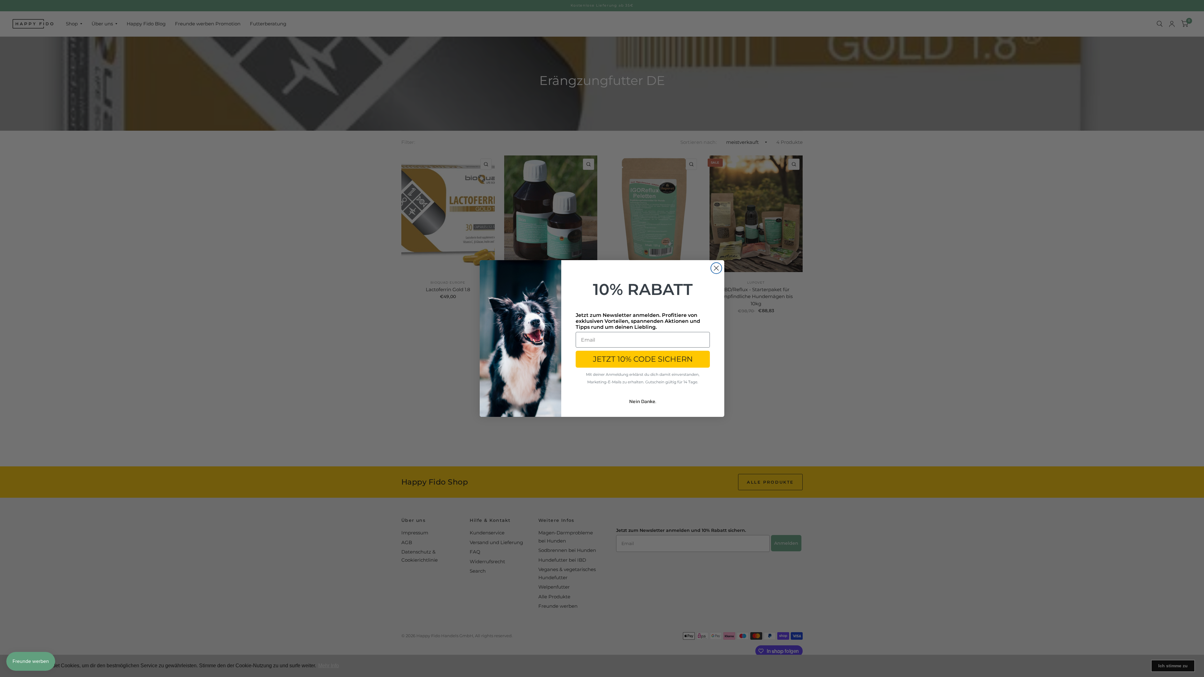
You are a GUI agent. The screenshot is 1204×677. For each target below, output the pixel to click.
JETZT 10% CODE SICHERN (643, 359)
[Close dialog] (716, 268)
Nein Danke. (642, 401)
